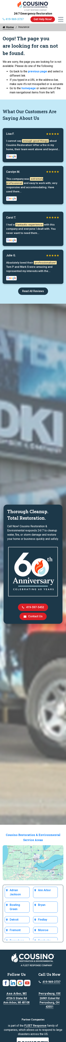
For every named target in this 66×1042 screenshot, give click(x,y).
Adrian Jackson (15, 892)
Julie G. (11, 255)
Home (9, 27)
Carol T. (11, 217)
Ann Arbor (44, 890)
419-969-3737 (51, 981)
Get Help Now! (43, 19)
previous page (37, 71)
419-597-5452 (35, 607)
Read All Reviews (33, 291)
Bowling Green (15, 907)
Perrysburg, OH (50, 993)
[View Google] (20, 982)
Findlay (42, 919)
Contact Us (35, 616)
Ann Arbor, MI (16, 993)
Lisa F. (10, 133)
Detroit (14, 919)
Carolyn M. (13, 171)
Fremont (15, 930)
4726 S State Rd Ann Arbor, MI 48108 (16, 1000)
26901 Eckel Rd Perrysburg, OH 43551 (49, 1002)
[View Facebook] (6, 982)
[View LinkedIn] (13, 982)
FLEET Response (35, 1025)
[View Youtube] (27, 982)
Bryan (41, 905)
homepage (28, 88)
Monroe (43, 930)
